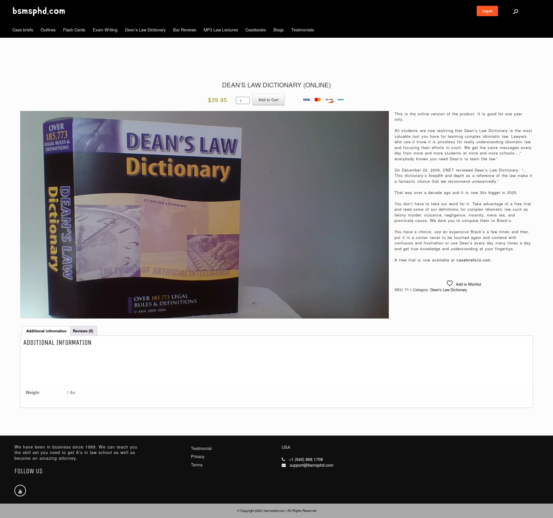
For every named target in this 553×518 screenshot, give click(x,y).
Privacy (197, 456)
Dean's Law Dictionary (448, 289)
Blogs (278, 30)
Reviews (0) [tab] (83, 331)
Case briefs (22, 30)
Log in (487, 11)
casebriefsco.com (474, 260)
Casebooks (255, 30)
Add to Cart (268, 99)
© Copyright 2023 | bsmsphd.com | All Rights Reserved (276, 510)
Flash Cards (74, 30)
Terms (196, 465)
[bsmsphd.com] (39, 11)
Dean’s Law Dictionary (145, 30)
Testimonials (302, 30)
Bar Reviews (184, 30)
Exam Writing (105, 30)
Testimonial (201, 448)
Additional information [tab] (46, 331)
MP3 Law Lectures (221, 30)
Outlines (48, 30)
